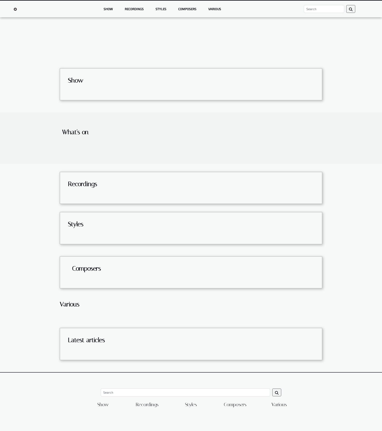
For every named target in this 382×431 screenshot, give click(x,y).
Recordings (134, 9)
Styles (161, 9)
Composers (187, 9)
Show (108, 9)
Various (214, 9)
